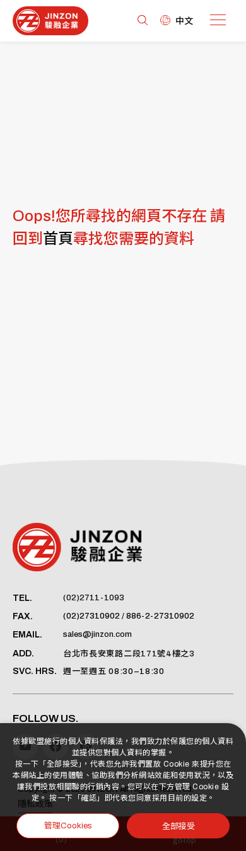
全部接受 (178, 825)
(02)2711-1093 (93, 597)
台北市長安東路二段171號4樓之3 (129, 653)
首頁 (58, 239)
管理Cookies (68, 825)
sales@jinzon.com (97, 634)
